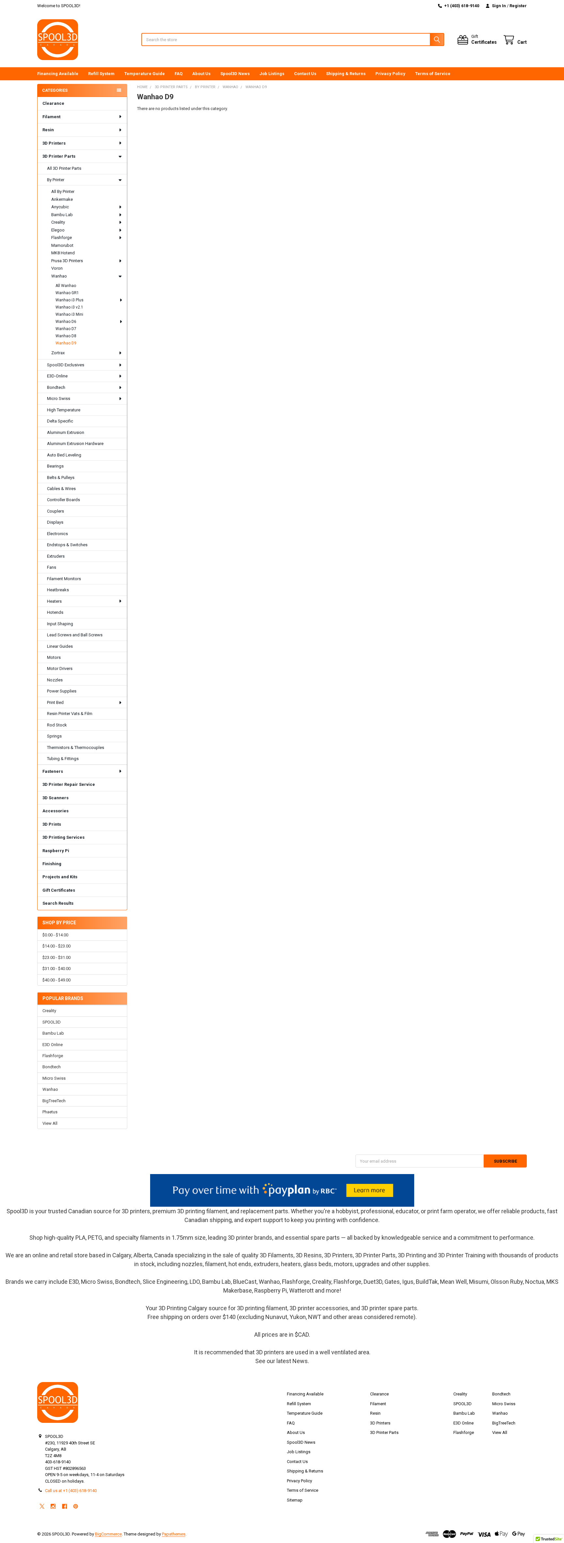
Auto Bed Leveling (64, 455)
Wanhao (59, 276)
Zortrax (58, 352)
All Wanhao (65, 285)
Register (518, 5)
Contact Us (305, 73)
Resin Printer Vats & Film (69, 713)
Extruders (56, 556)
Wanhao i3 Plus (69, 300)
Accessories (55, 810)
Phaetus (49, 1111)
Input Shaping (60, 623)
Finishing (51, 863)
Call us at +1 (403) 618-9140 (71, 1490)
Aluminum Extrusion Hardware (75, 443)
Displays (55, 522)
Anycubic (60, 206)
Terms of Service (432, 73)
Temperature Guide (144, 73)
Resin (48, 129)
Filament (51, 116)
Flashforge (61, 237)
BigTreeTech (54, 1100)
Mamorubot (62, 245)
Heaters (54, 601)
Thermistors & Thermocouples (75, 747)
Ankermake (62, 199)
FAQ (178, 73)
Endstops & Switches (67, 544)
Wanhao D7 (65, 328)
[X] (42, 1506)
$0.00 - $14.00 (55, 934)
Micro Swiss (58, 398)
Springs (54, 736)
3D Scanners (55, 797)
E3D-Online (57, 376)
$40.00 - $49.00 (56, 980)
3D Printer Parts (58, 156)
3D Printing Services (63, 837)
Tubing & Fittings (63, 758)
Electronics (57, 533)
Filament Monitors (64, 578)
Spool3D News (235, 73)
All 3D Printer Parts (64, 168)
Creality (58, 222)
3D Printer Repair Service (68, 784)
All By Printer (62, 191)
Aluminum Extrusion (65, 432)
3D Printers (54, 143)
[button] (282, 1190)
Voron (57, 268)
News (300, 1361)
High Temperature (63, 409)
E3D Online (52, 1044)
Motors (54, 657)
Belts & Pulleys (60, 477)
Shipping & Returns (346, 73)
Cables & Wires (61, 488)
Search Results (57, 903)
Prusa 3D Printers (67, 260)
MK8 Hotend (63, 252)
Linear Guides (60, 646)
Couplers (55, 511)
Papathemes (173, 1534)
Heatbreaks (58, 589)
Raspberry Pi (55, 850)
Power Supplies (61, 691)
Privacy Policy (390, 73)
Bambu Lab (62, 214)
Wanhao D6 (65, 321)
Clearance (53, 103)
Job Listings (271, 73)
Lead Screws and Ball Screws (74, 634)
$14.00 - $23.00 (56, 946)
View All (49, 1123)
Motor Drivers (59, 668)
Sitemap (295, 1500)
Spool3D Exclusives (65, 364)
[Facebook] (64, 1506)
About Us (201, 73)
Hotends (55, 612)
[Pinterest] (75, 1506)
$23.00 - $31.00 (56, 957)
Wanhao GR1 (67, 293)
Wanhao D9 (65, 343)
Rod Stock (57, 725)
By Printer (55, 179)
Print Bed (55, 702)
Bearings (55, 466)
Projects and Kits (59, 876)
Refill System (101, 73)
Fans (51, 567)
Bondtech (56, 387)
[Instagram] (53, 1506)
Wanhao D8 (65, 336)
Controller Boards (63, 499)
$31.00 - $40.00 (56, 968)
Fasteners (52, 771)
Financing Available (57, 73)
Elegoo (58, 230)
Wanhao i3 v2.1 (69, 307)
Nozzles (55, 679)
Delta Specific (60, 421)
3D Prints (51, 824)
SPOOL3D (51, 1022)
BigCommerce (108, 1534)
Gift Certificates (58, 890)
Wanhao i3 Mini (69, 314)
